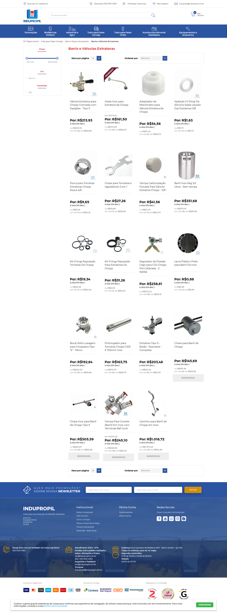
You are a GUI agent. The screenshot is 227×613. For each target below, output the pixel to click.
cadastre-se (43, 4)
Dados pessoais (126, 512)
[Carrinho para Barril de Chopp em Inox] (153, 403)
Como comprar (83, 519)
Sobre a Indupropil (84, 512)
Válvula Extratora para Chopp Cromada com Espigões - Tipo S (83, 105)
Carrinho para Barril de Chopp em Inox (153, 423)
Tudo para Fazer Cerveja (96, 33)
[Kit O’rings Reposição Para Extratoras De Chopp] (118, 243)
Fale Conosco (82, 516)
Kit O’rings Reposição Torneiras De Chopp (82, 263)
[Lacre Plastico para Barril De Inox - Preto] (188, 243)
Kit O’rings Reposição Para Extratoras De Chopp (117, 265)
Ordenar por (131, 58)
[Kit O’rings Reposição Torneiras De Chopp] (84, 243)
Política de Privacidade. (56, 606)
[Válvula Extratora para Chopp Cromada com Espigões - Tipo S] (84, 83)
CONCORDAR (204, 605)
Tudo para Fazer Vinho (123, 33)
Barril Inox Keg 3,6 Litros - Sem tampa (185, 185)
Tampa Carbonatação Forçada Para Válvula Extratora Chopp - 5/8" (152, 187)
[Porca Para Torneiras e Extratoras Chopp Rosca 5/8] (84, 165)
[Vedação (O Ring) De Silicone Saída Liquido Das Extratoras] (188, 83)
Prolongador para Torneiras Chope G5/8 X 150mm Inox (117, 347)
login (33, 4)
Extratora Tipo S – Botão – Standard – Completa (150, 347)
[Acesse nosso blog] (183, 518)
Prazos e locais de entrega (87, 523)
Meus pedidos (162, 4)
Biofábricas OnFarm (50, 33)
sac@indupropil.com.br (85, 556)
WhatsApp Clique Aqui (137, 4)
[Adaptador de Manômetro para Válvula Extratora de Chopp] (153, 83)
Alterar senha (125, 516)
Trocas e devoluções (85, 527)
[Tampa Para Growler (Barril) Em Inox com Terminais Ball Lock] (118, 403)
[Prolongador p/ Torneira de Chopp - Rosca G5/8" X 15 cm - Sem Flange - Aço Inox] (118, 325)
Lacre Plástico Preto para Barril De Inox (186, 263)
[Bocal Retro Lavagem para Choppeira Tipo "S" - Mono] (84, 325)
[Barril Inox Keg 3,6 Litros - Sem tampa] (188, 165)
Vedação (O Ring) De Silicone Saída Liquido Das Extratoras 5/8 (187, 105)
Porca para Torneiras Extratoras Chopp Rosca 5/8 (82, 187)
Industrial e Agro (72, 33)
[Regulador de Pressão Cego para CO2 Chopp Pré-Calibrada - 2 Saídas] (153, 243)
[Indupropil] (36, 16)
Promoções (31, 32)
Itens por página (80, 58)
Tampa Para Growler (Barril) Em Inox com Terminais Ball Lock (117, 425)
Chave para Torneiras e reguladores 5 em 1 (118, 185)
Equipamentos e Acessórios (188, 33)
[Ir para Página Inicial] (30, 41)
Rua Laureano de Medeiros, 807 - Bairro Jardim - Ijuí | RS (152, 548)
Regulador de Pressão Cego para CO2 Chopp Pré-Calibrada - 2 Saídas (152, 266)
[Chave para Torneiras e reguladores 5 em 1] (118, 165)
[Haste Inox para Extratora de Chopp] (118, 83)
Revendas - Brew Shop (86, 530)
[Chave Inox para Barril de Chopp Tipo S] (84, 403)
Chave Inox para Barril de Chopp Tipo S (83, 423)
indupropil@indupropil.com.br (191, 4)
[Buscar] (153, 15)
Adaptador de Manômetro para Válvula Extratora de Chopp (151, 106)
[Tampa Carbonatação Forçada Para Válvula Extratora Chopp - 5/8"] (153, 165)
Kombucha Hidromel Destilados (154, 33)
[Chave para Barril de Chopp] (188, 325)
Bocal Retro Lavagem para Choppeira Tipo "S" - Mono (82, 347)
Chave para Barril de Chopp (186, 345)
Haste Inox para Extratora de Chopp (116, 103)
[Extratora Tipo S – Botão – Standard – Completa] (153, 325)
